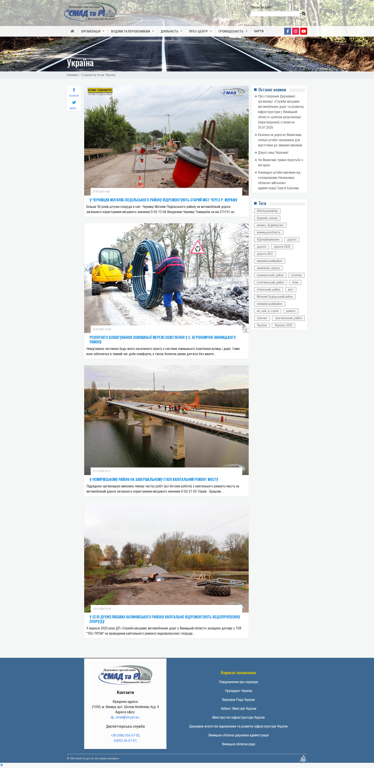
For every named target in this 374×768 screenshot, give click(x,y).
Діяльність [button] (169, 31)
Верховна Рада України (238, 700)
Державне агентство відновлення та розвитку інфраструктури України (238, 726)
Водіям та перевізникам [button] (130, 31)
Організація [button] (90, 31)
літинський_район (268, 289)
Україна (262, 325)
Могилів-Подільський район (275, 296)
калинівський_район (270, 275)
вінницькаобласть (268, 232)
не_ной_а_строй (267, 311)
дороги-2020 (282, 246)
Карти (259, 31)
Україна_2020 (283, 325)
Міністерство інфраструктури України (238, 717)
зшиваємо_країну (268, 268)
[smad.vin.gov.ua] (125, 675)
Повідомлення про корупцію (238, 682)
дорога (292, 239)
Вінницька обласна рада (238, 744)
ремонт (291, 311)
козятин (296, 275)
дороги (261, 246)
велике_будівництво (270, 225)
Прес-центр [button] (198, 31)
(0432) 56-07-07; (125, 741)
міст (290, 289)
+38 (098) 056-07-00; (125, 735)
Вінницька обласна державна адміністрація (238, 735)
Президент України (238, 691)
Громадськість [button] (230, 31)
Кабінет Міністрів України (238, 709)
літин (295, 282)
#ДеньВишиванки (268, 239)
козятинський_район (270, 282)
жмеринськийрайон (269, 261)
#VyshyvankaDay (267, 211)
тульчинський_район (288, 318)
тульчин (262, 318)
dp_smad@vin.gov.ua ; (125, 717)
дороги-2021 (265, 253)
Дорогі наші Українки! (273, 152)
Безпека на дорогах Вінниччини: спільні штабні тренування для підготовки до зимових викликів (280, 140)
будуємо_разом (267, 218)
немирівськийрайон (269, 304)
